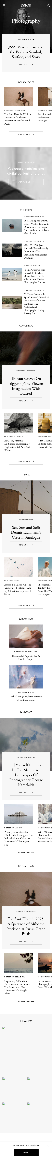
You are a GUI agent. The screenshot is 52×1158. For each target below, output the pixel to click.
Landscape (31, 757)
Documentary (20, 110)
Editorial (31, 39)
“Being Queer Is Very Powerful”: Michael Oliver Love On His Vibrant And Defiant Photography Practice (34, 276)
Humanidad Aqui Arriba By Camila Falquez (26, 657)
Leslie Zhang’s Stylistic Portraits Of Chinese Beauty (26, 698)
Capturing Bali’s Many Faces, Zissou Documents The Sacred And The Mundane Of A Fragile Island (17, 987)
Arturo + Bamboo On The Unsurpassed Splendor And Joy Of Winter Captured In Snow (18, 589)
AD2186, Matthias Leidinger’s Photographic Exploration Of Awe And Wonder (17, 445)
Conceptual (31, 371)
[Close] (48, 1145)
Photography (22, 39)
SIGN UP (26, 1152)
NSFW (36, 652)
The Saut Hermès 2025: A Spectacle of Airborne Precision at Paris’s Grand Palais (17, 119)
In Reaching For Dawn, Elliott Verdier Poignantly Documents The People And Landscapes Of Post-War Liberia (37, 227)
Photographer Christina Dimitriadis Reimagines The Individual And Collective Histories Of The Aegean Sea (18, 838)
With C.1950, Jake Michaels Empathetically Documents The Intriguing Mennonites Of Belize (36, 251)
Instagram (26, 1020)
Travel (31, 520)
